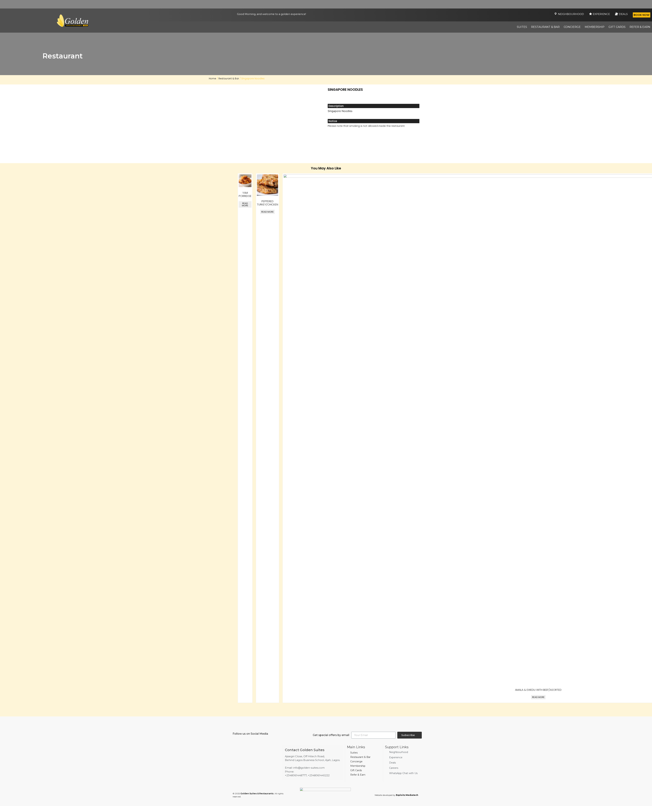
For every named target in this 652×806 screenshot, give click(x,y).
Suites (522, 27)
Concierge (572, 27)
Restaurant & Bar (545, 27)
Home (212, 78)
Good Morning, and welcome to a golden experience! (271, 14)
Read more (245, 204)
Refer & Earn (640, 27)
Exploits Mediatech (407, 795)
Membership (594, 27)
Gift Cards (617, 27)
